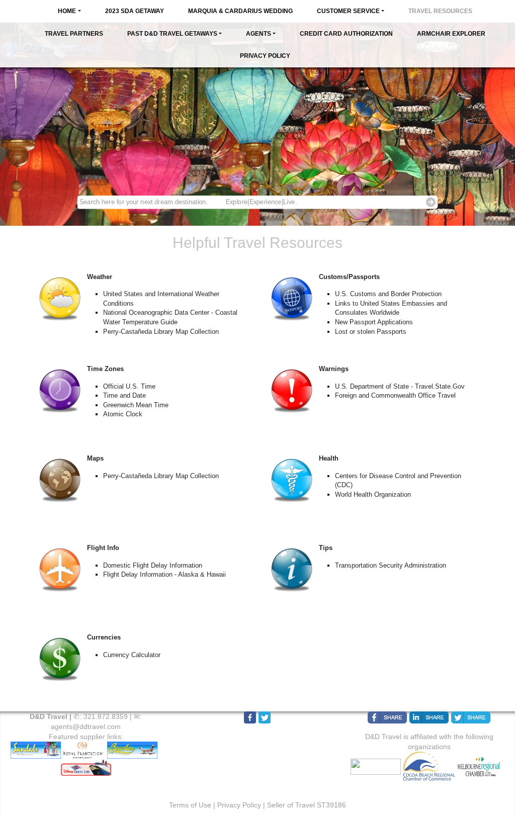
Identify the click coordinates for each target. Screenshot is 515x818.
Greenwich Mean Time (135, 405)
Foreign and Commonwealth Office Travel (395, 395)
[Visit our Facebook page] (250, 717)
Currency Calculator (131, 655)
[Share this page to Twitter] (470, 717)
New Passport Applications (374, 322)
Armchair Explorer (451, 33)
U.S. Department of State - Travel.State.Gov (400, 386)
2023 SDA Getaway (134, 11)
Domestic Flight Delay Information (152, 565)
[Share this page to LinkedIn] (429, 717)
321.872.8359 (105, 716)
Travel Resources (440, 11)
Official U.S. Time (129, 386)
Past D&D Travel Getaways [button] (172, 33)
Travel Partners (74, 33)
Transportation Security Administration (390, 565)
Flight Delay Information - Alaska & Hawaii (164, 574)
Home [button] (67, 11)
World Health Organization (373, 494)
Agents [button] (258, 33)
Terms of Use (190, 805)
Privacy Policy (265, 55)
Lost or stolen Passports (370, 331)
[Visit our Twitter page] (265, 717)
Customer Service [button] (348, 11)
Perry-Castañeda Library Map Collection (161, 331)
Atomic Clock (122, 414)
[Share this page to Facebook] (387, 717)
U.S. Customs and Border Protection (388, 294)
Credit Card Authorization (346, 33)
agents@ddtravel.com (86, 726)
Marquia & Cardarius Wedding (240, 11)
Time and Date (124, 395)
